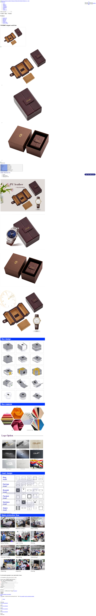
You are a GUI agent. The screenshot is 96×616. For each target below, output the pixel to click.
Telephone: (2, 586)
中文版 (88, 3)
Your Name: (3, 581)
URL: (1, 580)
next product (9, 594)
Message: (2, 589)
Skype (4, 599)
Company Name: (3, 582)
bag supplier (22, 596)
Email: (2, 585)
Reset (2, 593)
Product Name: (3, 579)
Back (1, 595)
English (94, 3)
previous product (3, 594)
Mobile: (1, 587)
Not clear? (15, 590)
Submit (2, 592)
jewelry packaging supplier (29, 596)
